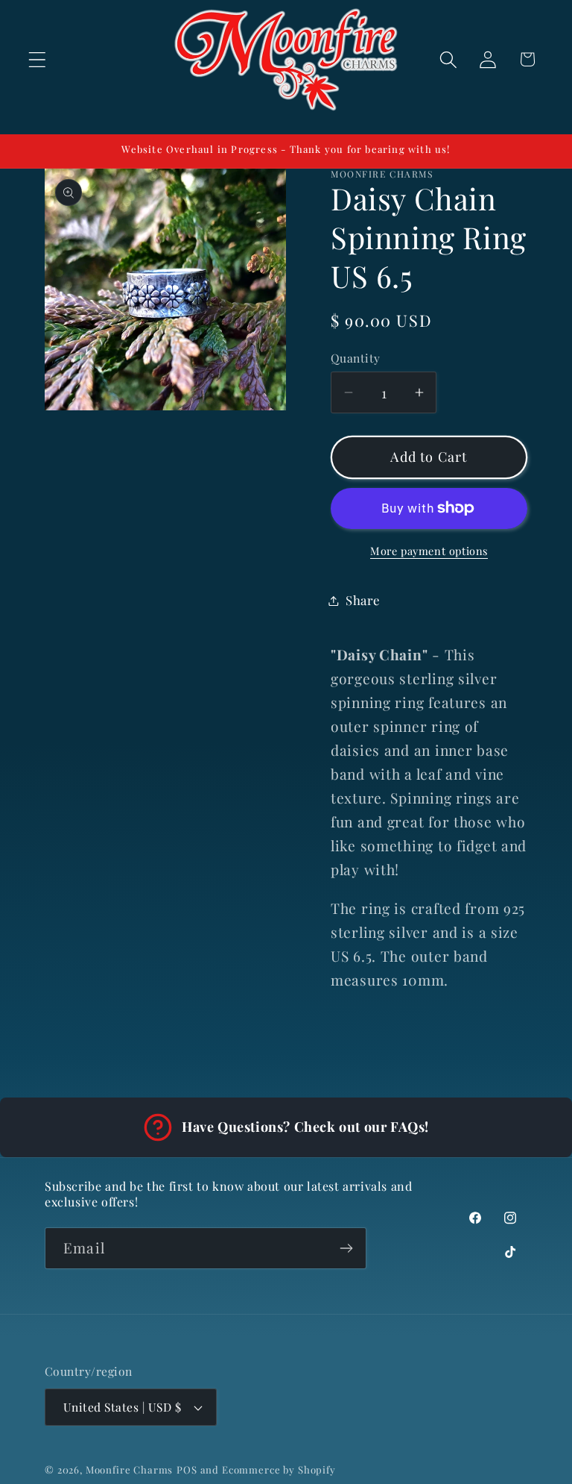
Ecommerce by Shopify (279, 1469)
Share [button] (363, 600)
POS (187, 1469)
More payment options (429, 550)
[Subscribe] (346, 1248)
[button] (37, 59)
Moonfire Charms (130, 1469)
